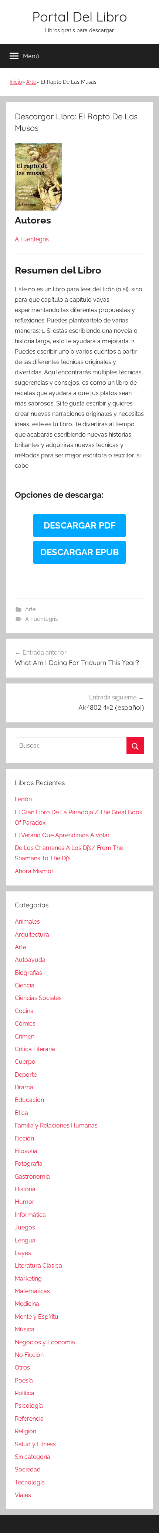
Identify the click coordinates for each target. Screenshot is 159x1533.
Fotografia (29, 1163)
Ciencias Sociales (38, 997)
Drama (24, 1087)
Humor (24, 1201)
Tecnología (30, 1482)
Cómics (25, 1023)
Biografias (28, 972)
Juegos (25, 1227)
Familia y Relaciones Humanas (56, 1125)
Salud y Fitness (35, 1444)
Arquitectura (32, 934)
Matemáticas (32, 1291)
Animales (27, 921)
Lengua (25, 1240)
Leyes (23, 1252)
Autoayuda (30, 959)
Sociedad (28, 1469)
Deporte (26, 1074)
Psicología (29, 1405)
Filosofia (26, 1151)
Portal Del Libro (79, 16)
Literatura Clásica (38, 1265)
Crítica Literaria (35, 1049)
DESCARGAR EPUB (79, 552)
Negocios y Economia (45, 1342)
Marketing (28, 1278)
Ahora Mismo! (34, 871)
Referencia (29, 1418)
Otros (22, 1367)
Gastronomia (32, 1176)
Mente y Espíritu (36, 1316)
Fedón (23, 799)
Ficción (24, 1138)
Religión (25, 1431)
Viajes (23, 1495)
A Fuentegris (41, 619)
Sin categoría (32, 1456)
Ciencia (24, 985)
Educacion (29, 1099)
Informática (30, 1214)
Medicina (27, 1303)
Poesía (24, 1380)
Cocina (24, 1010)
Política (24, 1393)
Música (24, 1329)
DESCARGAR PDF (80, 525)
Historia (25, 1189)
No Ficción (29, 1354)
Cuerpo (25, 1061)
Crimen (24, 1036)
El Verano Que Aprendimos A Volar (62, 835)
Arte (31, 82)
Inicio (16, 82)
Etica (21, 1112)
